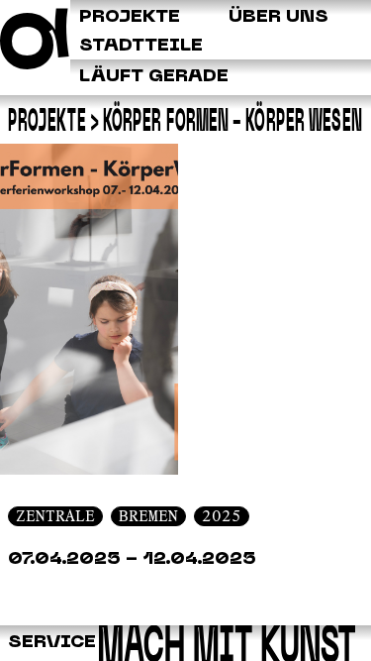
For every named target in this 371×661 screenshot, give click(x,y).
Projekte (47, 121)
